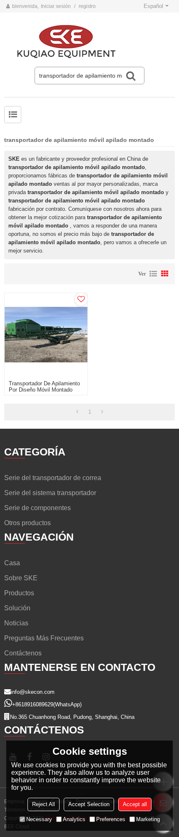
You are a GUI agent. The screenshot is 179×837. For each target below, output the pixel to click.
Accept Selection (88, 804)
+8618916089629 (32, 704)
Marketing (148, 819)
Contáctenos (23, 653)
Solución (17, 608)
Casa (12, 562)
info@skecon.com (33, 692)
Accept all (135, 804)
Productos (19, 593)
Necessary (39, 819)
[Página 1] (77, 412)
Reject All (43, 804)
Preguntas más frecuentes (44, 638)
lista (153, 274)
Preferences (110, 819)
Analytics (74, 819)
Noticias (16, 623)
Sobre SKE (20, 578)
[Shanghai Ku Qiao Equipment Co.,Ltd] (89, 41)
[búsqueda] (130, 75)
